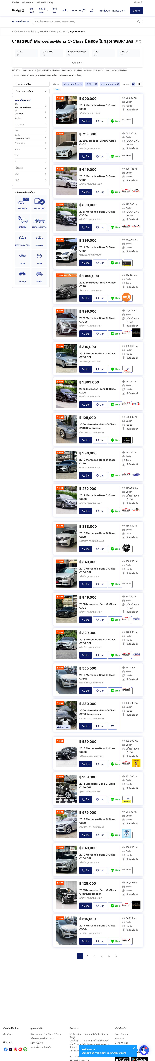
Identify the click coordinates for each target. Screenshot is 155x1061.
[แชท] (91, 10)
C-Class (63, 31)
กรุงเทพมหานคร (77, 31)
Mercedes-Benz (48, 31)
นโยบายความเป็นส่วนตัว (42, 1038)
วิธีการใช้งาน (36, 1042)
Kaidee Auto (28, 2)
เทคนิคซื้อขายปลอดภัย (40, 1047)
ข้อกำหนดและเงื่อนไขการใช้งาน (45, 1034)
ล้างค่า (57, 89)
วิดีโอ (64, 10)
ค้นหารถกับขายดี (21, 21)
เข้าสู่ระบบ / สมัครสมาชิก (112, 10)
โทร (87, 121)
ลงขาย (136, 10)
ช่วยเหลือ (138, 2)
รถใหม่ (32, 10)
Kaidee (15, 2)
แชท (102, 121)
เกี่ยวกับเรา (8, 1034)
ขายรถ (55, 10)
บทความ (76, 10)
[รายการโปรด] (83, 10)
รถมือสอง (42, 10)
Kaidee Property (45, 2)
